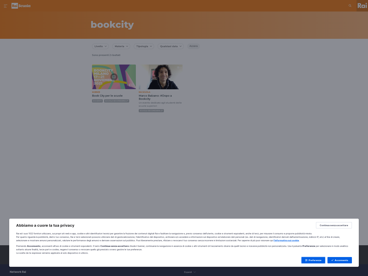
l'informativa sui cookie (286, 240)
